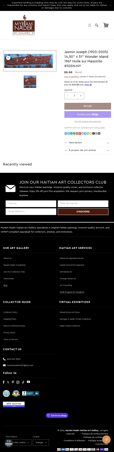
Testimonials (9, 278)
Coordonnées (102, 444)
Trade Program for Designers (72, 292)
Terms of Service (11, 339)
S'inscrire (83, 211)
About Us (8, 258)
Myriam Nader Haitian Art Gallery (82, 430)
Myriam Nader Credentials (15, 265)
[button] (89, 25)
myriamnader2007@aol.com (20, 365)
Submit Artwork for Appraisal (72, 265)
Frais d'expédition (71, 76)
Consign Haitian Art (68, 278)
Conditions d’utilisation (74, 441)
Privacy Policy (9, 333)
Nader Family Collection (70, 326)
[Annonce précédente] (4, 5)
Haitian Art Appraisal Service (72, 258)
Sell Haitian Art (66, 272)
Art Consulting (66, 285)
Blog (5, 285)
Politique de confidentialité (96, 437)
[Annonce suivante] (110, 5)
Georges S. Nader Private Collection (75, 319)
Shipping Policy (10, 319)
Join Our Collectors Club (14, 272)
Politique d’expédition (98, 441)
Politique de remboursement (95, 434)
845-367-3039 (13, 359)
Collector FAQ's (10, 312)
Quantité (68, 90)
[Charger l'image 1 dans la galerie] (30, 82)
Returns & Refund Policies (14, 326)
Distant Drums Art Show (70, 312)
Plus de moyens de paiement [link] (88, 121)
